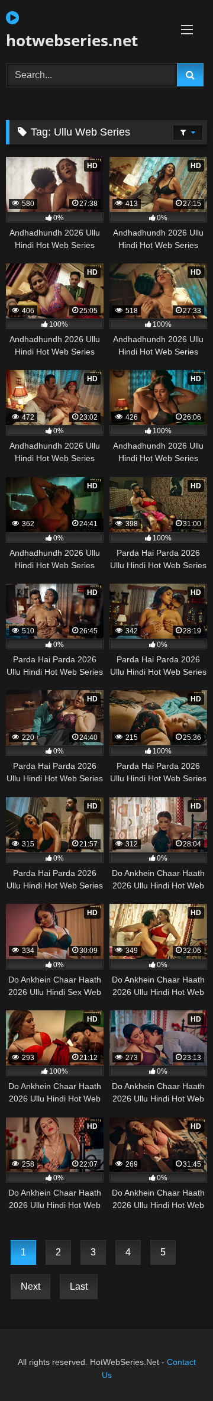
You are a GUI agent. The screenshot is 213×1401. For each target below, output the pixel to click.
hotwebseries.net (72, 40)
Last (79, 1286)
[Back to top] (176, 1365)
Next (30, 1286)
